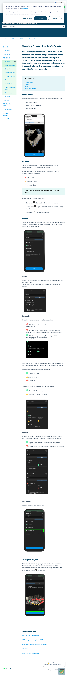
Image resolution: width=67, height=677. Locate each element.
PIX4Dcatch (22, 39)
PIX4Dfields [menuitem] (6, 58)
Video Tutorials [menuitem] (7, 119)
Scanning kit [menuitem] (8, 83)
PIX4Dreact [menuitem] (6, 96)
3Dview (27, 84)
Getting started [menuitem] (10, 65)
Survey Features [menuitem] (10, 72)
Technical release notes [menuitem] (10, 88)
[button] (15, 47)
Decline (55, 18)
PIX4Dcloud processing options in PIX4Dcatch (34, 640)
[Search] (63, 26)
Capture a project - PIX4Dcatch (30, 653)
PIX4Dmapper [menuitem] (7, 109)
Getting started (33, 39)
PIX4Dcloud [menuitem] (6, 50)
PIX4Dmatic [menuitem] (6, 54)
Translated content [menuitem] (6, 114)
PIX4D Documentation (9, 39)
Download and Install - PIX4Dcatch (31, 635)
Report (27, 86)
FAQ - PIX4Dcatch (26, 649)
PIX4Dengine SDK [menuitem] (7, 105)
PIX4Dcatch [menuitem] (6, 61)
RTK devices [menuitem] (9, 93)
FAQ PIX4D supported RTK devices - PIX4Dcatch (35, 644)
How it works (29, 82)
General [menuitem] (5, 47)
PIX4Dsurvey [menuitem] (7, 100)
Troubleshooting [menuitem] (10, 76)
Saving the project (30, 88)
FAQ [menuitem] (6, 80)
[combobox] (32, 26)
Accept (41, 18)
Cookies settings (27, 18)
